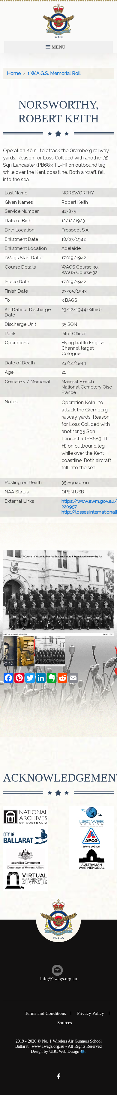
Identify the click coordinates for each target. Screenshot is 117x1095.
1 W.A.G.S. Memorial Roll (54, 73)
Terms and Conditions (45, 1013)
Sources (64, 1022)
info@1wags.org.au (58, 978)
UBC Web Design (64, 1051)
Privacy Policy (90, 1013)
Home (14, 73)
